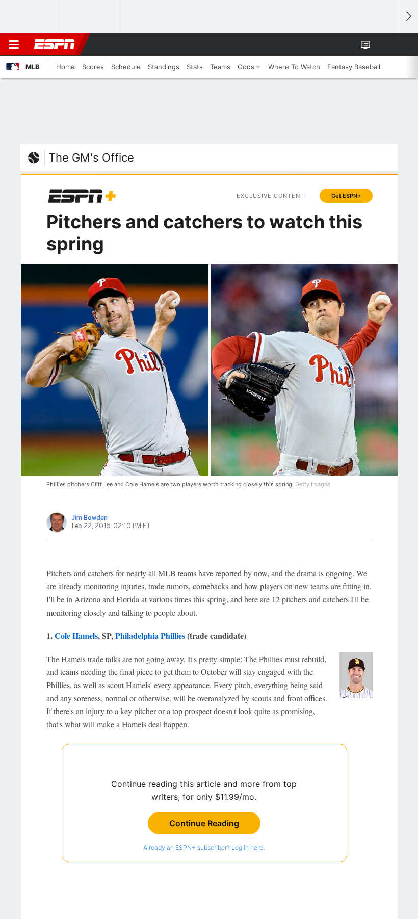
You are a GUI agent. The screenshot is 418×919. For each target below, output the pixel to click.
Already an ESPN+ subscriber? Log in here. (204, 847)
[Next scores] (408, 16)
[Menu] (14, 44)
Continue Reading (204, 823)
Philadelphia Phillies (150, 635)
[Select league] (31, 16)
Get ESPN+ (346, 195)
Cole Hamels (76, 635)
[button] (384, 44)
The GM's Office (91, 157)
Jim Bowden (90, 517)
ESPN (54, 44)
